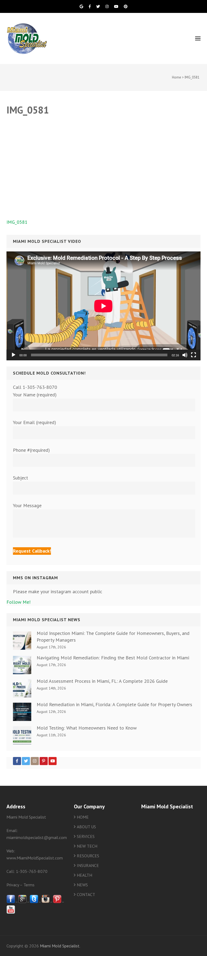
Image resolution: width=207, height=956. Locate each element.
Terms (28, 884)
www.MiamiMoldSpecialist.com (34, 858)
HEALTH (84, 875)
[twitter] (34, 901)
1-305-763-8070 (31, 871)
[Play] (13, 355)
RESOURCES (88, 855)
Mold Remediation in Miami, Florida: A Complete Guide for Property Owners (114, 704)
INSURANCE (88, 865)
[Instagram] (35, 761)
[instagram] (45, 901)
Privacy (12, 884)
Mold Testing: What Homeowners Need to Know (87, 728)
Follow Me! (18, 602)
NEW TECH (87, 846)
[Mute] (185, 355)
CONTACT (86, 894)
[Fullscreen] (193, 355)
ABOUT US (86, 826)
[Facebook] (17, 761)
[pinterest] (57, 901)
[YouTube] (53, 761)
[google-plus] (22, 901)
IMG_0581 (16, 222)
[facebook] (10, 901)
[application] (103, 305)
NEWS (82, 884)
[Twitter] (26, 761)
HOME (83, 817)
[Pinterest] (44, 761)
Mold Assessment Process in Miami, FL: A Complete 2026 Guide (102, 681)
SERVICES (86, 836)
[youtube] (10, 912)
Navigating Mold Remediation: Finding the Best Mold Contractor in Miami (113, 658)
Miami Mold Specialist (60, 945)
